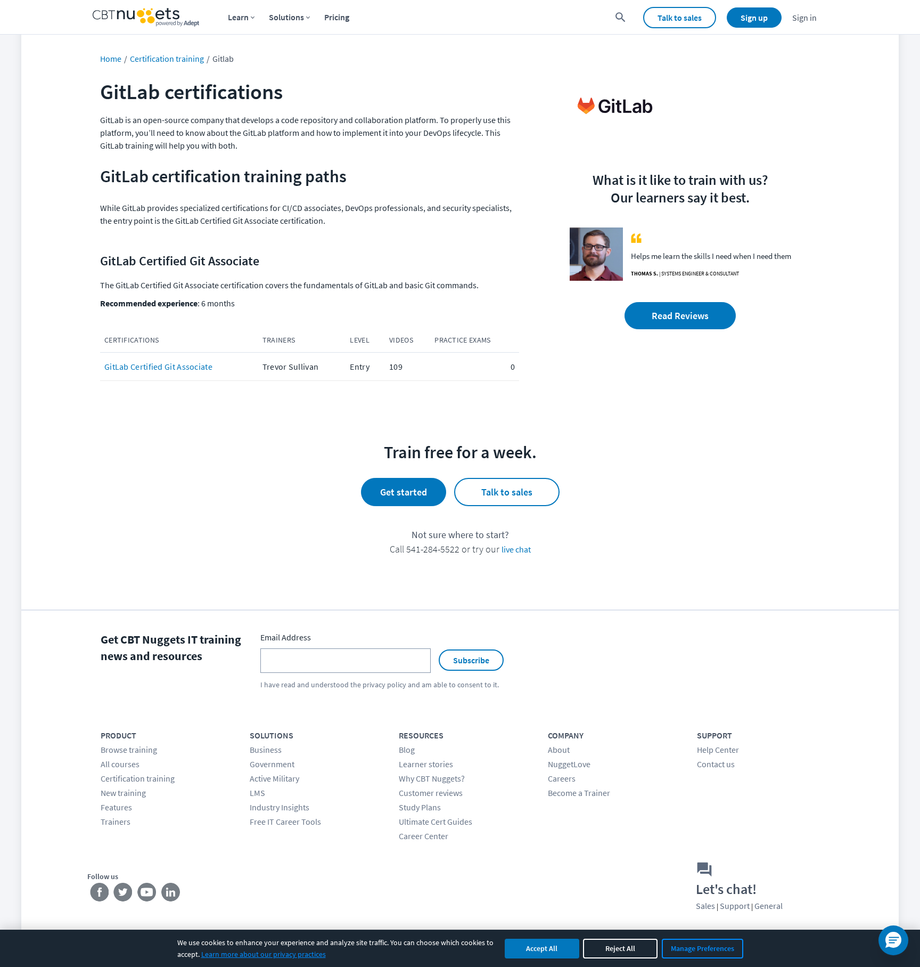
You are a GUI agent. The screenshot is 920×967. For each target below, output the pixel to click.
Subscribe (471, 660)
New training (123, 792)
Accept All (541, 948)
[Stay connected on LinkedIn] (171, 894)
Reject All (620, 948)
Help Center (718, 749)
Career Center (423, 836)
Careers (562, 778)
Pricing (336, 17)
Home (110, 58)
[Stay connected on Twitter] (123, 894)
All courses (120, 764)
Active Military (274, 778)
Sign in (804, 17)
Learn (238, 17)
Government (272, 764)
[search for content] (620, 17)
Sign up (754, 17)
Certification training (167, 58)
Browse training (129, 749)
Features (116, 807)
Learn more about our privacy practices (263, 954)
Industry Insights (279, 807)
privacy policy (384, 684)
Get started (403, 492)
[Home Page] (146, 17)
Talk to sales (680, 17)
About (559, 749)
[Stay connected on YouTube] (147, 894)
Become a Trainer (579, 792)
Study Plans (420, 807)
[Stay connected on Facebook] (99, 894)
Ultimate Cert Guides (435, 821)
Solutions (286, 17)
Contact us (716, 764)
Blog (407, 749)
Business (266, 749)
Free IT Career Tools (285, 821)
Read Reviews (680, 316)
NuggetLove (569, 764)
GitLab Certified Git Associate (158, 366)
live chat (516, 549)
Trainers (115, 821)
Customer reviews (431, 792)
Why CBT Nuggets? (432, 778)
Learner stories (426, 764)
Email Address (285, 637)
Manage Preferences (702, 948)
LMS (257, 792)
